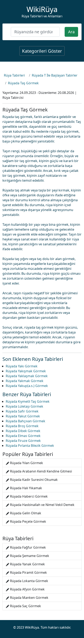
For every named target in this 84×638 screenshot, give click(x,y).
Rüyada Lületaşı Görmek (24, 406)
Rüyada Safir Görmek (22, 411)
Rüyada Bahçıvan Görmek (25, 421)
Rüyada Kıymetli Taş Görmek (28, 401)
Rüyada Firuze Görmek (23, 440)
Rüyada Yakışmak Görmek (26, 371)
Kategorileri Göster (42, 51)
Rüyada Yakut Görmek (23, 416)
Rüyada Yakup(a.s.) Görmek (27, 385)
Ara (71, 31)
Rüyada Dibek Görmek (23, 431)
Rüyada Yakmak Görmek (24, 381)
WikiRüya (42, 9)
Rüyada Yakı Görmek (22, 366)
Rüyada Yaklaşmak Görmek (27, 376)
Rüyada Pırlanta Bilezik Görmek (30, 445)
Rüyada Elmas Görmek (23, 435)
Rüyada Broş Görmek (22, 426)
